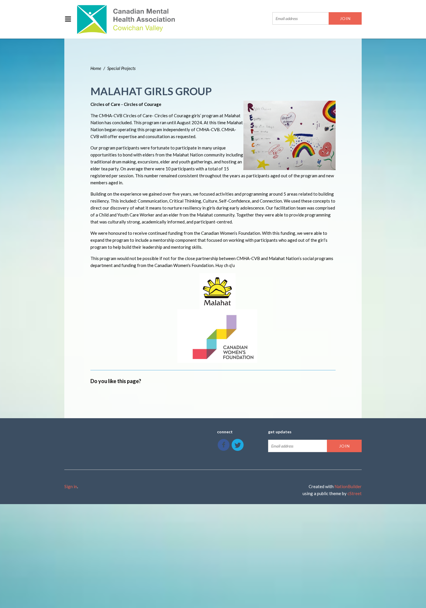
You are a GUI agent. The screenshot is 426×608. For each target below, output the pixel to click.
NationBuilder (348, 486)
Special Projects (121, 68)
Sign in (70, 486)
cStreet (354, 493)
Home (95, 68)
